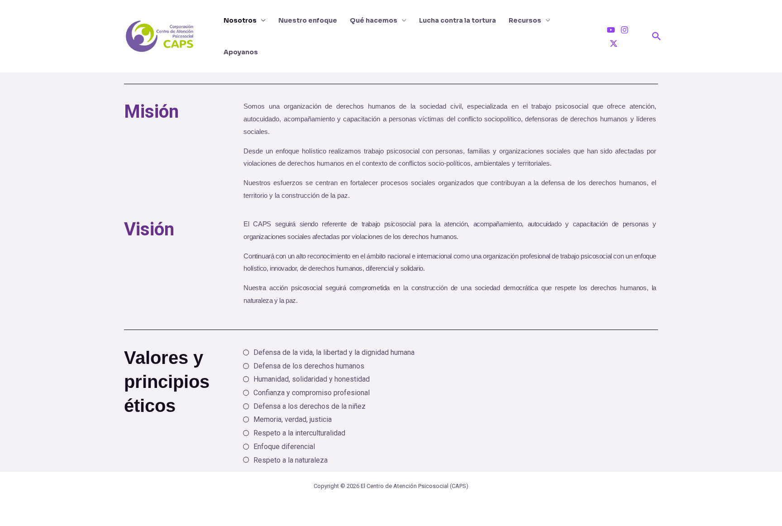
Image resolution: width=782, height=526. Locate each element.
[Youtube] (611, 30)
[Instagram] (624, 30)
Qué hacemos (373, 20)
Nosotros (240, 20)
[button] (657, 36)
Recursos (525, 20)
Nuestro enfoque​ (307, 20)
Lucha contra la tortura (457, 20)
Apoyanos (241, 52)
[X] (614, 43)
